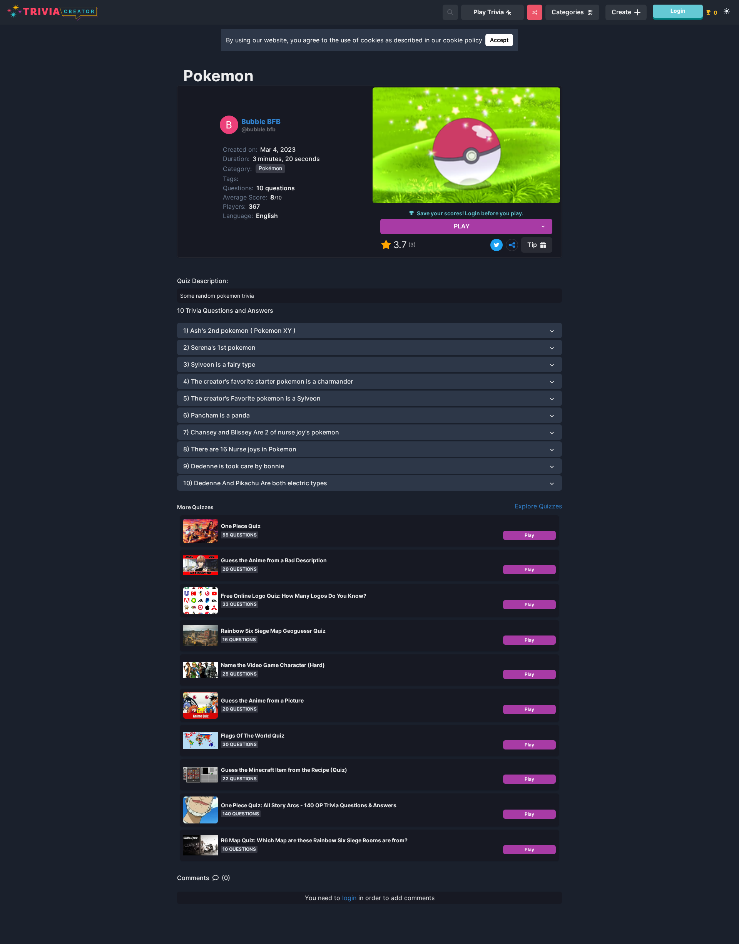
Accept (499, 40)
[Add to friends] (450, 12)
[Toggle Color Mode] (727, 11)
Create (621, 12)
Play (529, 535)
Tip (532, 244)
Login (677, 10)
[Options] (512, 245)
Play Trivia (488, 12)
